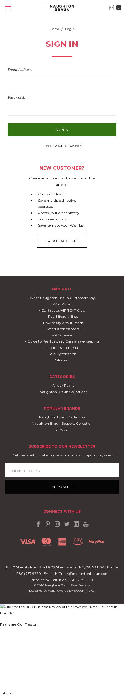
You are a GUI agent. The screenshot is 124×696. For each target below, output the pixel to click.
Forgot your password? (62, 145)
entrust (6, 693)
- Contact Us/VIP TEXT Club (62, 310)
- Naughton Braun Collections (62, 392)
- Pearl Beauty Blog (62, 316)
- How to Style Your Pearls (62, 323)
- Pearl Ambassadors (62, 329)
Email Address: (20, 69)
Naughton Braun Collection (62, 417)
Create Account (62, 241)
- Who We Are (62, 304)
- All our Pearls (62, 385)
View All (62, 429)
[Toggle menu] (8, 8)
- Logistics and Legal (62, 347)
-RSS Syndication (62, 354)
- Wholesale (62, 335)
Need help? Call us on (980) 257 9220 (62, 580)
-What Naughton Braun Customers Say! (62, 297)
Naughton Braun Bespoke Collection (62, 423)
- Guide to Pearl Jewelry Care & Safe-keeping (62, 341)
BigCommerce (84, 590)
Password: (16, 97)
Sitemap (62, 360)
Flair (51, 590)
